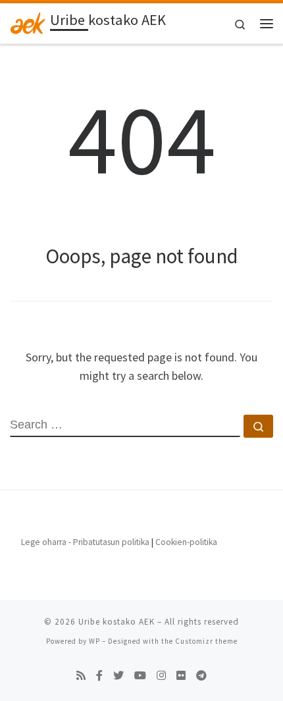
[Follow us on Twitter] (118, 675)
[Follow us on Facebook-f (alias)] (99, 675)
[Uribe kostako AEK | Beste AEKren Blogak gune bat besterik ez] (27, 22)
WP (94, 641)
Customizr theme (206, 641)
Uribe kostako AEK (116, 621)
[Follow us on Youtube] (140, 675)
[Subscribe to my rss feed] (81, 675)
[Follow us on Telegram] (201, 675)
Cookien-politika (186, 542)
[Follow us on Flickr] (181, 675)
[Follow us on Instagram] (161, 675)
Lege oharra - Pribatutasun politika (85, 542)
